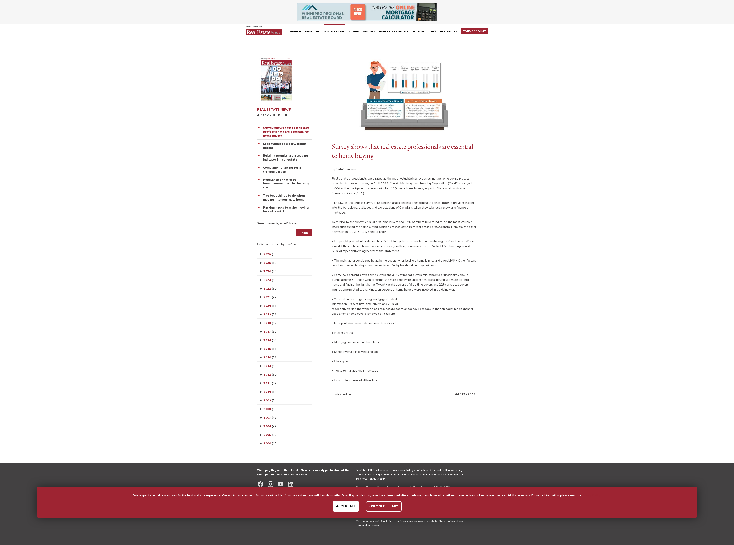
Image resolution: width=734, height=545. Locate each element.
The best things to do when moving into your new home (284, 198)
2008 (270, 409)
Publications (334, 31)
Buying (354, 31)
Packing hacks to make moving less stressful (286, 210)
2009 (270, 400)
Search (295, 31)
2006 (270, 426)
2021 (270, 297)
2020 (270, 306)
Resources (448, 31)
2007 (270, 418)
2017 (270, 332)
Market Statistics (394, 31)
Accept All (346, 506)
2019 (270, 314)
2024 (270, 271)
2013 (270, 366)
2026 (270, 254)
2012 (270, 375)
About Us (312, 31)
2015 (270, 349)
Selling (369, 31)
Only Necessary (383, 506)
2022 (270, 289)
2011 (270, 383)
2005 (270, 435)
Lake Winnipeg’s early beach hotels (284, 146)
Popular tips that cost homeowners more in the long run (286, 184)
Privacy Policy (591, 495)
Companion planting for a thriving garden (282, 170)
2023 (270, 280)
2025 (270, 263)
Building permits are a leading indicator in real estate (285, 158)
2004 (270, 443)
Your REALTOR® (424, 31)
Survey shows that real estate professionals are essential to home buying (286, 132)
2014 (270, 357)
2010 (270, 392)
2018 (270, 323)
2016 (270, 340)
